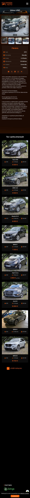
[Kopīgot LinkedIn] (15, 71)
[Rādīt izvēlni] (27, 3)
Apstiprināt (15, 496)
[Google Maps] (27, 491)
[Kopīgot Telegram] (21, 71)
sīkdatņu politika (25, 493)
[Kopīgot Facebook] (8, 71)
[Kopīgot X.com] (11, 71)
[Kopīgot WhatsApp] (18, 71)
